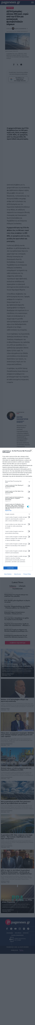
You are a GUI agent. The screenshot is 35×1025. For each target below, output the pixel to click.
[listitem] (17, 482)
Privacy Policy (27, 574)
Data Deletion (8, 574)
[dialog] (17, 512)
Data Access (17, 574)
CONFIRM (10, 568)
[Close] (31, 451)
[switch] (28, 486)
